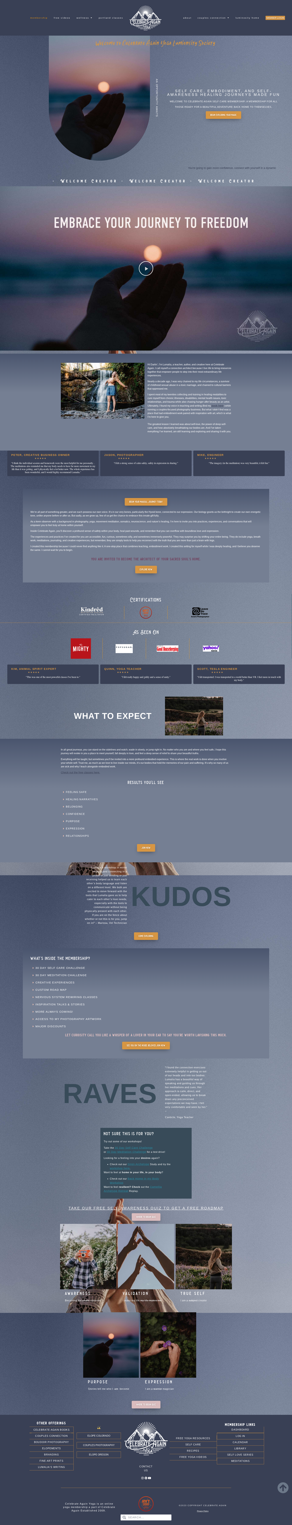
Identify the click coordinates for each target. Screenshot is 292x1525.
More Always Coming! (54, 1011)
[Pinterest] (146, 1478)
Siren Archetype (138, 1164)
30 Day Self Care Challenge (60, 967)
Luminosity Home (247, 18)
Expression (75, 828)
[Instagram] (142, 1478)
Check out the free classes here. (80, 772)
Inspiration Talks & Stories (60, 1004)
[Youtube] (149, 1478)
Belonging (74, 806)
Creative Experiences (55, 982)
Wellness (82, 18)
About (187, 18)
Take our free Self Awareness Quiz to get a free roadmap (146, 1208)
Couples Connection (212, 18)
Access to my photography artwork (68, 1019)
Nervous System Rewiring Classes (66, 997)
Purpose (73, 821)
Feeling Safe (76, 792)
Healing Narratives (82, 799)
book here (218, 405)
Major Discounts (50, 1026)
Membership (39, 18)
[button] (146, 268)
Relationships (77, 836)
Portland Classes (111, 18)
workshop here (120, 1168)
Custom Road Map (51, 989)
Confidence (75, 814)
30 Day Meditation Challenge (61, 975)
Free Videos (62, 18)
